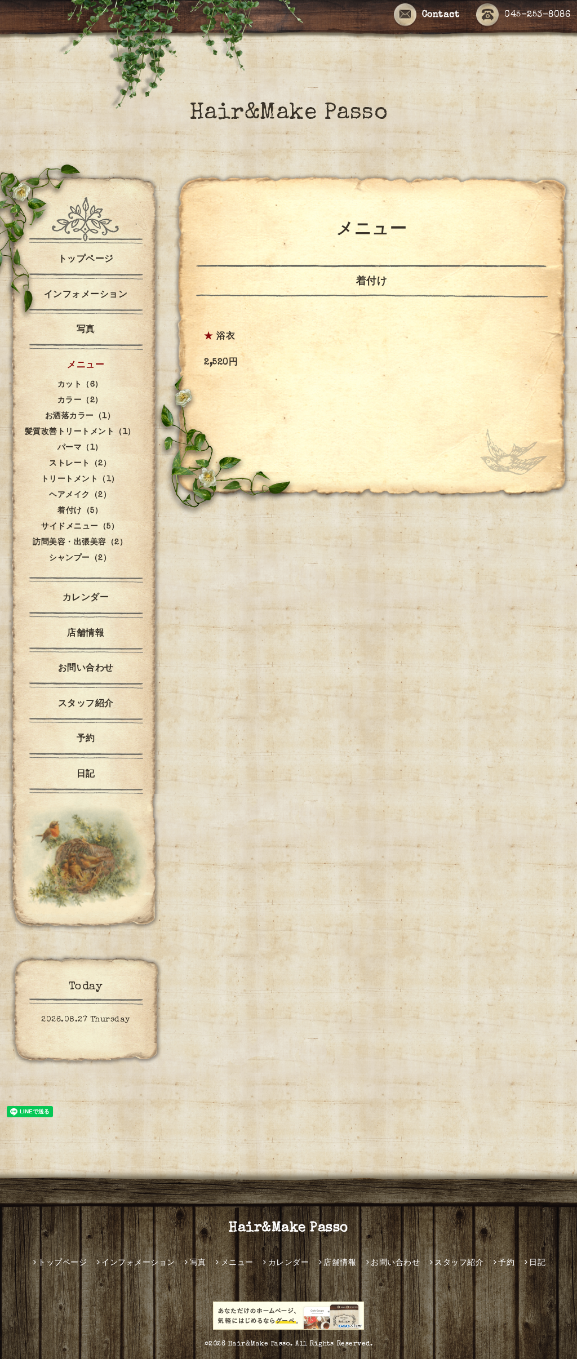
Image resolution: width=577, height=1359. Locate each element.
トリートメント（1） (80, 479)
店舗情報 (85, 633)
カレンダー (86, 598)
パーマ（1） (80, 448)
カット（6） (80, 385)
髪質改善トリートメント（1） (80, 432)
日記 (86, 774)
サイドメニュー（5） (80, 527)
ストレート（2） (80, 464)
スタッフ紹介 (86, 704)
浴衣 (225, 336)
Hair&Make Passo (288, 114)
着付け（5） (80, 511)
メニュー (85, 365)
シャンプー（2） (80, 558)
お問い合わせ (86, 668)
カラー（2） (80, 401)
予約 (86, 739)
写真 (86, 330)
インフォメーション (86, 295)
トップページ (86, 259)
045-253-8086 (537, 15)
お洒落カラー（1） (80, 416)
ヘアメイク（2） (80, 495)
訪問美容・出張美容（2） (80, 543)
